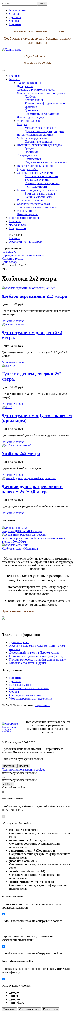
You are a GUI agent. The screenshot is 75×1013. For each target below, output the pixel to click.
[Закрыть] (3, 777)
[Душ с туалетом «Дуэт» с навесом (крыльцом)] (7, 407)
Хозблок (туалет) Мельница (20, 548)
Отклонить (9, 1009)
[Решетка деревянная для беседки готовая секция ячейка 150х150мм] (24, 534)
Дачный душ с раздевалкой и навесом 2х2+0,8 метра (32, 489)
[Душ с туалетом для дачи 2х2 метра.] (13, 324)
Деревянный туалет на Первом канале (34, 652)
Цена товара (10, 262)
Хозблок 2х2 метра (21, 453)
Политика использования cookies (23, 769)
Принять (24, 765)
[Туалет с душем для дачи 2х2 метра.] (8, 365)
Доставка (15, 681)
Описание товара (13, 320)
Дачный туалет (19, 642)
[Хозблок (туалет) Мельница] (15, 545)
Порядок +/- (9, 251)
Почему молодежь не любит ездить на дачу (37, 659)
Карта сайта (42, 705)
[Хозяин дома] (11, 49)
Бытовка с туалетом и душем (28, 663)
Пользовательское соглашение (29, 688)
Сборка (14, 691)
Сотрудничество (12, 711)
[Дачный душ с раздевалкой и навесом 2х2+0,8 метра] (29, 478)
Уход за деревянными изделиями (30, 698)
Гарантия (15, 677)
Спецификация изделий (25, 695)
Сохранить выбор (29, 1009)
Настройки (9, 765)
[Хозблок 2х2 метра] (17, 445)
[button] (14, 79)
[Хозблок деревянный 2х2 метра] (28, 288)
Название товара (12, 258)
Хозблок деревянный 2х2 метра (34, 296)
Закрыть (8, 783)
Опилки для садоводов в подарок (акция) (36, 656)
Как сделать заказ (20, 684)
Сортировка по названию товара (23, 255)
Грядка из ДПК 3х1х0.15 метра (22, 531)
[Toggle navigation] (3, 70)
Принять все (50, 1009)
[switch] (3, 816)
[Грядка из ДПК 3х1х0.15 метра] (14, 527)
